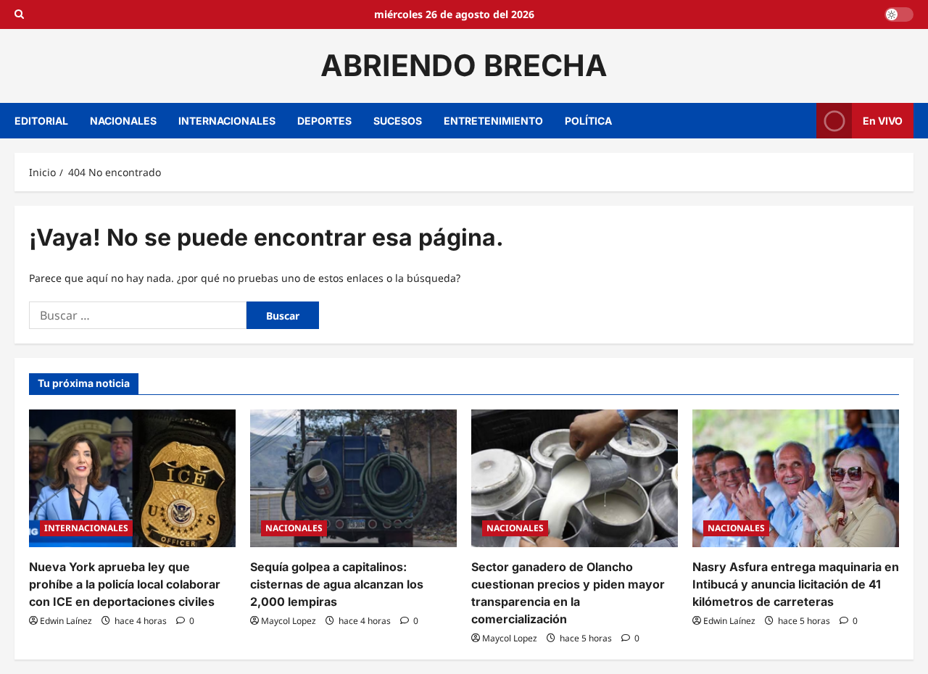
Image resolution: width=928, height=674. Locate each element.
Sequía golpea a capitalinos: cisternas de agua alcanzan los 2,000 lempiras (336, 584)
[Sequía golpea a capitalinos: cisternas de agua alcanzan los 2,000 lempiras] (353, 478)
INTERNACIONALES (227, 121)
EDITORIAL (41, 121)
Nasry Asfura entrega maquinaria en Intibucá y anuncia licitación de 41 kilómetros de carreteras (795, 584)
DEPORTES (324, 121)
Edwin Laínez (66, 621)
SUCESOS (397, 121)
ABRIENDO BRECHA (464, 65)
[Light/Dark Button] (899, 14)
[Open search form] (19, 14)
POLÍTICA (588, 121)
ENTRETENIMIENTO (493, 121)
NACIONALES (123, 121)
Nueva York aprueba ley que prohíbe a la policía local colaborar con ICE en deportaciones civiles (124, 584)
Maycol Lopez (288, 621)
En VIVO (883, 120)
